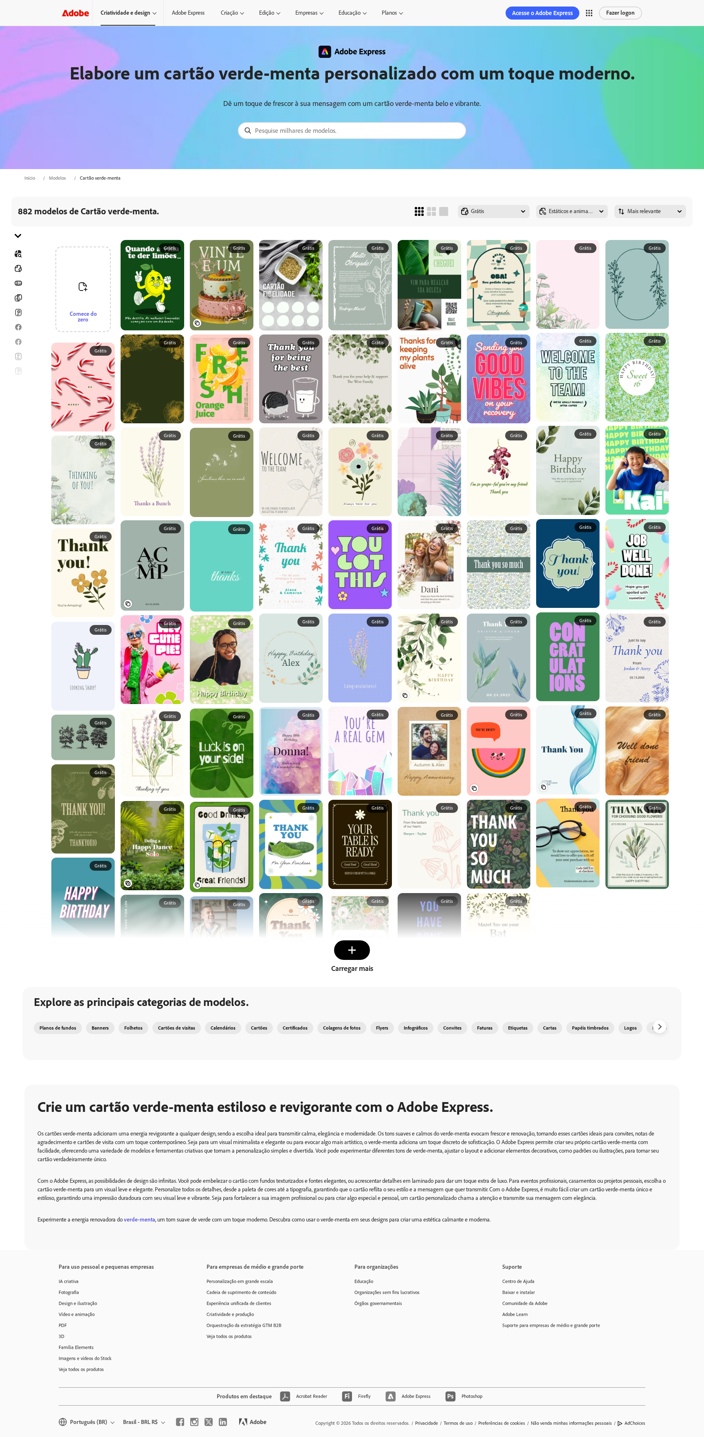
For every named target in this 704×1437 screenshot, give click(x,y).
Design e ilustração (78, 1303)
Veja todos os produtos (81, 1369)
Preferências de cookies (501, 1423)
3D (61, 1336)
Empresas (306, 12)
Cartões (18, 312)
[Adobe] (75, 13)
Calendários (223, 1028)
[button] (589, 13)
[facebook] (180, 1422)
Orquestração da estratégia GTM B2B (244, 1325)
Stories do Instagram (18, 386)
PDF (63, 1325)
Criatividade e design (125, 12)
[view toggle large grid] (443, 211)
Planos (389, 12)
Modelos (57, 178)
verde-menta (139, 1219)
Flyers (18, 356)
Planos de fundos (58, 1028)
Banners (18, 283)
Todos (18, 268)
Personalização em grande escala (240, 1281)
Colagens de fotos (342, 1028)
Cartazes (18, 430)
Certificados (295, 1028)
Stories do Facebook (18, 342)
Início (29, 178)
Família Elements (76, 1347)
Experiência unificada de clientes (239, 1303)
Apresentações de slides (18, 444)
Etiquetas (518, 1028)
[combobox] (352, 130)
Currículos (18, 459)
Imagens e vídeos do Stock (85, 1358)
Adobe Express (188, 12)
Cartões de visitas (176, 1028)
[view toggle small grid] (419, 211)
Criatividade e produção (230, 1314)
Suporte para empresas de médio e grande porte (551, 1325)
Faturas (485, 1028)
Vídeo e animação (77, 1314)
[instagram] (194, 1422)
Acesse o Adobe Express (542, 13)
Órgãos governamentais (378, 1303)
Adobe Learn (515, 1314)
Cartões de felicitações (18, 371)
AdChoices (635, 1423)
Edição (266, 12)
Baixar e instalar (518, 1292)
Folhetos (18, 298)
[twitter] (209, 1422)
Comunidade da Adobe (525, 1303)
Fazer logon (620, 12)
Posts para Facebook (18, 327)
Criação (229, 12)
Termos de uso (458, 1423)
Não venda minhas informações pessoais (571, 1423)
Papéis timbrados (590, 1028)
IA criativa (69, 1281)
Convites (18, 400)
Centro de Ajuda (518, 1281)
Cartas (550, 1028)
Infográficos (416, 1028)
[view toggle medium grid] (431, 211)
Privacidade (426, 1423)
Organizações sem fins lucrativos (387, 1292)
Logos (18, 415)
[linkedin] (223, 1422)
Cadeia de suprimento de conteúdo (241, 1292)
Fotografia (69, 1292)
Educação (350, 12)
